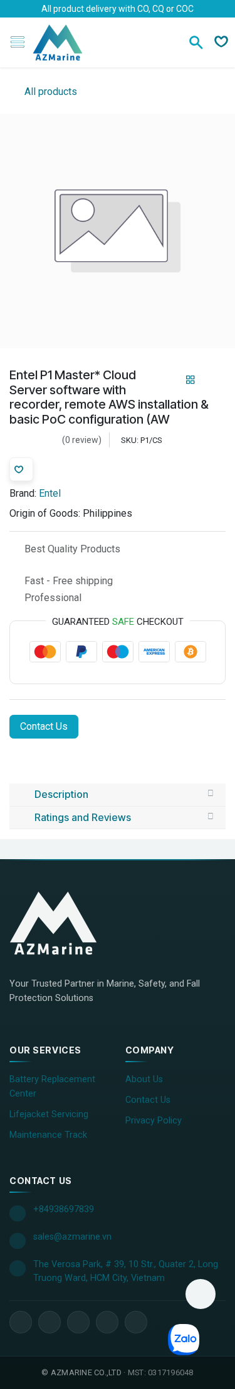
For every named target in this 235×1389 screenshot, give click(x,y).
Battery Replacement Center (52, 1086)
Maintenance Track (48, 1135)
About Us (144, 1079)
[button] (200, 1294)
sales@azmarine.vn (72, 1237)
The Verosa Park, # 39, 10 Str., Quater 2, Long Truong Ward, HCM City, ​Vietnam (125, 1271)
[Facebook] (20, 1322)
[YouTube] (78, 1322)
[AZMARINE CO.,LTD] (65, 923)
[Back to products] (190, 380)
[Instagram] (107, 1322)
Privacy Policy (153, 1120)
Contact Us (44, 726)
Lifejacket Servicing (48, 1114)
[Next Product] (212, 380)
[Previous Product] (168, 380)
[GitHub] (136, 1322)
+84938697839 (63, 1209)
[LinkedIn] (49, 1322)
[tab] (117, 795)
